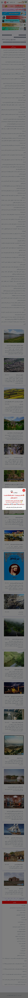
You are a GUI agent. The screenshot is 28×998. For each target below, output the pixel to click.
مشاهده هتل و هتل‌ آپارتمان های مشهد (14, 507)
